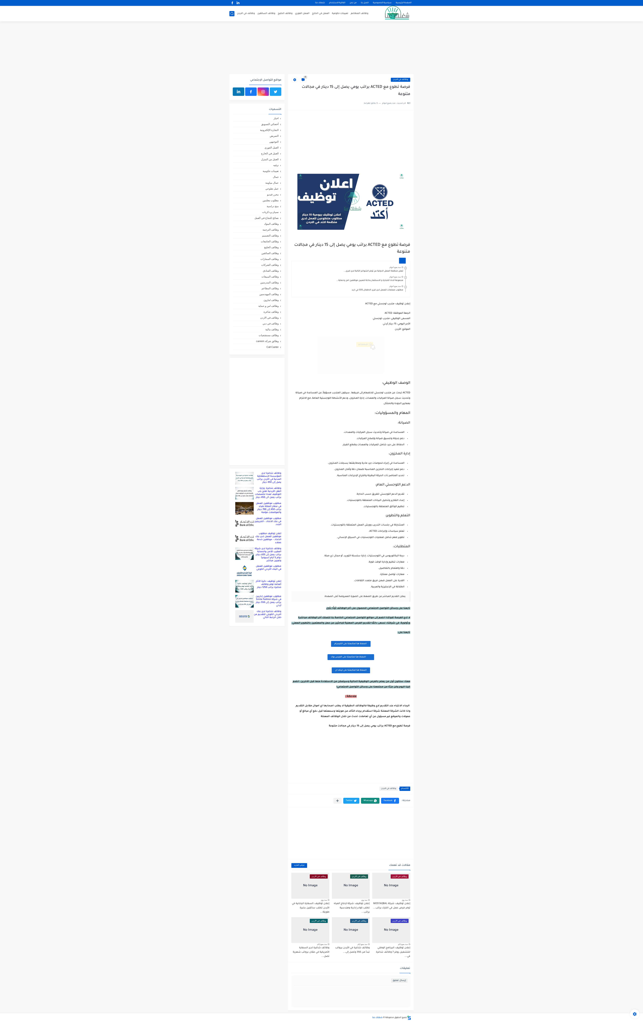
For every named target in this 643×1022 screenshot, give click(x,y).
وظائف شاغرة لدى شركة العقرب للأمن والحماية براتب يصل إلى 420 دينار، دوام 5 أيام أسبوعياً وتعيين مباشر (268, 554)
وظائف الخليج (285, 13)
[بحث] (231, 13)
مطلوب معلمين (271, 200)
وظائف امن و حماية (268, 305)
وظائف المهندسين (269, 294)
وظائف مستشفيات (269, 335)
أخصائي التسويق (270, 124)
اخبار (276, 118)
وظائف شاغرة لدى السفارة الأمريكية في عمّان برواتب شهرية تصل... (311, 952)
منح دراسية (273, 206)
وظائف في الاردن (246, 13)
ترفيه (276, 165)
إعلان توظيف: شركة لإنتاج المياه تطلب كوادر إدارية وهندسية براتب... (352, 908)
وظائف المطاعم (359, 13)
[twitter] (275, 91)
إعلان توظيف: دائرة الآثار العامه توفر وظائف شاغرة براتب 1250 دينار (268, 584)
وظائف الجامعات (270, 241)
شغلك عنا (320, 3)
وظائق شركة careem (267, 341)
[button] (390, 801)
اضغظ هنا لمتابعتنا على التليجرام (350, 644)
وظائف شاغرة (271, 311)
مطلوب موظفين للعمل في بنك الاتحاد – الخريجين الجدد (267, 521)
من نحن (353, 3)
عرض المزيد (299, 865)
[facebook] (232, 3)
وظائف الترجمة (271, 229)
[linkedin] (238, 3)
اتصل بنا (365, 3)
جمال (276, 176)
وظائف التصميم (270, 235)
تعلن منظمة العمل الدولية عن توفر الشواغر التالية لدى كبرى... (373, 271)
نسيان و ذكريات (270, 212)
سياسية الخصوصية (382, 3)
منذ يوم (405, 900)
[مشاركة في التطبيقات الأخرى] (337, 801)
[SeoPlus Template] (409, 1017)
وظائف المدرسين (269, 282)
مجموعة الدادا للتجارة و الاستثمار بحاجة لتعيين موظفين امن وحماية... (369, 280)
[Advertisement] (321, 48)
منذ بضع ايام (403, 944)
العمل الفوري (302, 13)
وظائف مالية (272, 329)
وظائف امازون (271, 300)
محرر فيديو (273, 194)
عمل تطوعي (272, 188)
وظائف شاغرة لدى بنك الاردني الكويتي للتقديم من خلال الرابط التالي (267, 614)
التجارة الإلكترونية (269, 130)
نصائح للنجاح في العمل (267, 217)
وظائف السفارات (270, 259)
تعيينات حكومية (340, 13)
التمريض (274, 135)
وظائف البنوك (271, 223)
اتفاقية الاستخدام (337, 3)
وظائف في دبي (271, 323)
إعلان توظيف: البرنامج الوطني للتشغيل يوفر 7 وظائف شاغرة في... (393, 952)
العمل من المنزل (270, 159)
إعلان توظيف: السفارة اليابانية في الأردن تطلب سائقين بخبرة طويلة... (310, 908)
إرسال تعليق (399, 980)
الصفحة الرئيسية (403, 3)
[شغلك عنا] (393, 13)
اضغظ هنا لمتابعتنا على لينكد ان (351, 670)
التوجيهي (274, 141)
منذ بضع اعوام (395, 267)
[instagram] (263, 91)
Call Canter (272, 347)
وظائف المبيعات (270, 276)
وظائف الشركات (270, 264)
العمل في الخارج (320, 13)
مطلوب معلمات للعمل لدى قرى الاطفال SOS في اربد (377, 290)
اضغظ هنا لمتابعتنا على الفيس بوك (348, 657)
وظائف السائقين (266, 13)
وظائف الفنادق (271, 270)
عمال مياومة (272, 182)
